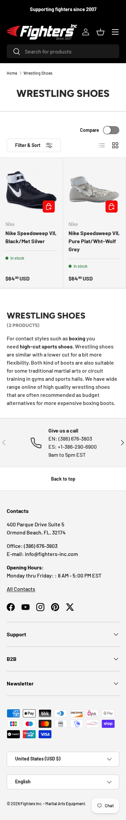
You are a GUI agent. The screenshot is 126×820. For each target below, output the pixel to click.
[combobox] (63, 51)
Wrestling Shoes (38, 73)
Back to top (63, 479)
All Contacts (21, 589)
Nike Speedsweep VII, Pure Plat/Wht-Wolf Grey (94, 241)
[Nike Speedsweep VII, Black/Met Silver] (31, 189)
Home (12, 73)
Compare (89, 130)
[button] (100, 32)
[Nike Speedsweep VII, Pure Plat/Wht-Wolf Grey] (95, 189)
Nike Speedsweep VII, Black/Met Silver (30, 237)
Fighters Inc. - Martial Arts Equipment (52, 803)
